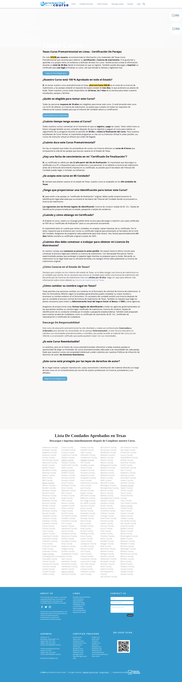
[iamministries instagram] (49, 606)
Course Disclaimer (78, 599)
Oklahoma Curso (97, 650)
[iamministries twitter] (45, 606)
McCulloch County (108, 447)
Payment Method (78, 601)
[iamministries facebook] (41, 606)
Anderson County (50, 447)
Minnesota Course (78, 650)
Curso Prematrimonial (79, 610)
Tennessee (95, 641)
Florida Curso (96, 637)
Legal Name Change (79, 603)
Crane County (67, 447)
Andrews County (49, 450)
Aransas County (49, 455)
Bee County (47, 478)
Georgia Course (77, 645)
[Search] (144, 4)
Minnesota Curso (97, 648)
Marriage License (78, 654)
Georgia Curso (96, 643)
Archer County (48, 457)
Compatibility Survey (79, 604)
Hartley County (87, 447)
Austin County (48, 465)
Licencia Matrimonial (98, 652)
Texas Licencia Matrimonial (100, 654)
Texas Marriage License (80, 656)
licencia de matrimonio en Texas (89, 280)
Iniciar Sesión (96, 656)
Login (74, 658)
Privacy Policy (104, 672)
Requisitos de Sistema (79, 612)
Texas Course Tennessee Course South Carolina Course (79, 641)
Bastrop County (49, 472)
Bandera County (49, 470)
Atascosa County (49, 462)
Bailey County (48, 467)
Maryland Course (78, 648)
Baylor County (48, 475)
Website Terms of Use (90, 672)
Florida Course (77, 637)
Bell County (47, 480)
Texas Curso (95, 639)
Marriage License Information (81, 597)
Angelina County (49, 452)
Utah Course (76, 647)
